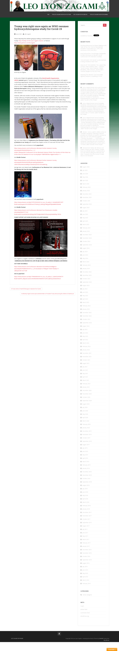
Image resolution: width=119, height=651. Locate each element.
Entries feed (83, 609)
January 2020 (86, 427)
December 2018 (86, 472)
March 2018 (85, 502)
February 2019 (86, 465)
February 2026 (86, 187)
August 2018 (85, 485)
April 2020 (85, 417)
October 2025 (86, 201)
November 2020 (87, 394)
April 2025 (85, 221)
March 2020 (85, 421)
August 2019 (85, 444)
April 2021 (85, 377)
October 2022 (86, 319)
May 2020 (85, 414)
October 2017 (86, 519)
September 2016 (87, 560)
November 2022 (87, 316)
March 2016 (85, 580)
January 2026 (86, 190)
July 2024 (84, 251)
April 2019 (85, 458)
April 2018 (85, 499)
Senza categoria (87, 595)
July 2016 (84, 566)
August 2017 (85, 526)
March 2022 (85, 343)
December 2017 (86, 512)
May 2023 (85, 295)
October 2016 (86, 556)
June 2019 (85, 451)
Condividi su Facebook (86, 36)
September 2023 (87, 282)
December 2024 (86, 234)
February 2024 (86, 265)
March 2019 (85, 461)
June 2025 (85, 214)
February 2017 (86, 543)
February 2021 (86, 383)
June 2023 (85, 292)
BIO (48, 14)
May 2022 (85, 336)
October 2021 (86, 360)
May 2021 (85, 373)
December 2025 (86, 194)
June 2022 (85, 333)
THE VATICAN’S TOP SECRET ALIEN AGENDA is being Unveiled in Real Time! (93, 60)
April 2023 (85, 299)
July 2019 (84, 448)
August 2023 (85, 285)
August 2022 (85, 326)
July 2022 (84, 329)
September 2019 (87, 441)
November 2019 (87, 434)
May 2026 (85, 177)
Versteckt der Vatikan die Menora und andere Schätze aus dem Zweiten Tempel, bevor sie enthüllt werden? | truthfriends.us (92, 149)
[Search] (104, 25)
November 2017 (87, 516)
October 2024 (86, 241)
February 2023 (86, 306)
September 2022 (87, 323)
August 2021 (85, 363)
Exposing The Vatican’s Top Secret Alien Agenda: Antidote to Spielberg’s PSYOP (91, 75)
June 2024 (85, 255)
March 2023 (85, 302)
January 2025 (86, 231)
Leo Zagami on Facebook (80, 14)
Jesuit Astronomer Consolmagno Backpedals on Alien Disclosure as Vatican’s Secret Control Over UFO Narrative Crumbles (93, 55)
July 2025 (84, 211)
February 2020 (86, 424)
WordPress (106, 640)
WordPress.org (84, 616)
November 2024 (87, 238)
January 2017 (86, 546)
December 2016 (86, 549)
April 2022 (85, 339)
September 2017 (87, 522)
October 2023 (86, 278)
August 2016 (85, 563)
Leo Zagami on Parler (17, 638)
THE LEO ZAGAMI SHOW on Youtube (61, 14)
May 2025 (85, 218)
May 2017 (85, 536)
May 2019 (85, 455)
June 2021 (85, 370)
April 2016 (85, 577)
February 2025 (86, 228)
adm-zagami (27, 34)
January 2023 (86, 309)
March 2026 (85, 184)
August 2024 (85, 248)
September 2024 (87, 245)
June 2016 (85, 570)
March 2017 (85, 539)
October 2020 (86, 397)
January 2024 (86, 268)
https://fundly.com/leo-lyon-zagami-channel (31, 41)
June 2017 (85, 532)
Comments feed (85, 613)
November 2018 (87, 475)
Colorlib (101, 638)
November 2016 (87, 553)
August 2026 (85, 167)
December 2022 (86, 312)
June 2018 (85, 492)
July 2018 (84, 488)
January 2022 (86, 350)
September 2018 (87, 482)
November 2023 (87, 275)
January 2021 (86, 387)
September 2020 (87, 400)
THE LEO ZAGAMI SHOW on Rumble (99, 14)
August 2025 (85, 207)
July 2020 (84, 407)
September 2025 (87, 204)
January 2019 (86, 468)
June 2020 (85, 411)
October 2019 (86, 438)
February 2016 (86, 583)
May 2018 (85, 495)
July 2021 (84, 367)
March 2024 (85, 262)
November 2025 (87, 197)
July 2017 (84, 529)
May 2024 (85, 258)
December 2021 (86, 353)
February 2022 (86, 346)
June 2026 (85, 173)
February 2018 (86, 505)
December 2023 (86, 272)
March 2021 (85, 380)
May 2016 (85, 573)
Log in (82, 606)
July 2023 (84, 289)
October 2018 (86, 478)
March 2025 (85, 224)
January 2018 (86, 509)
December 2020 (86, 390)
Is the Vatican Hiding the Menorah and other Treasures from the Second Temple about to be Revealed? (92, 154)
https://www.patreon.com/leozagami (24, 43)
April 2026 (85, 180)
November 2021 (87, 356)
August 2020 (85, 404)
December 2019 (86, 431)
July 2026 (84, 170)
